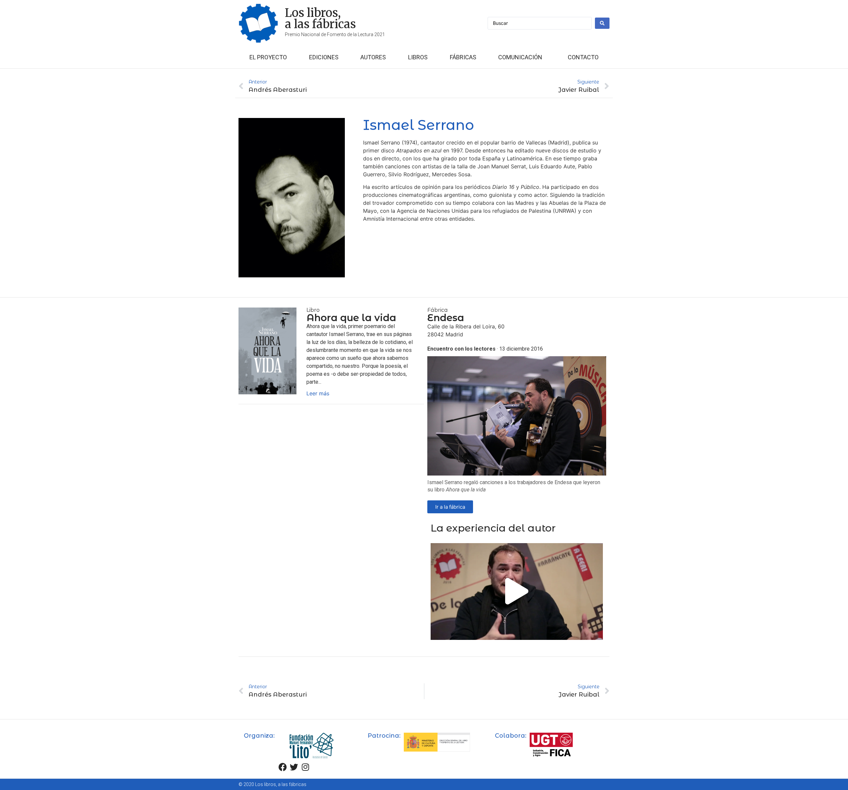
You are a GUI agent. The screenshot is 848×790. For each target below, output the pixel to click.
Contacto (583, 57)
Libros (418, 57)
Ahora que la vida (351, 317)
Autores (373, 57)
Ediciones (324, 57)
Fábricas (463, 57)
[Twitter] (294, 767)
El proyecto (268, 57)
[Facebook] (283, 767)
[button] (517, 591)
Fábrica (437, 310)
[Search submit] (602, 23)
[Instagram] (305, 767)
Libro (313, 310)
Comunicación (520, 57)
